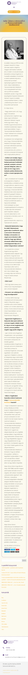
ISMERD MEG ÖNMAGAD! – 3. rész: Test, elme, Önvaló (13, 582)
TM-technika (4, 624)
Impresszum (6, 672)
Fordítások (4, 600)
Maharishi (4, 611)
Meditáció (3, 613)
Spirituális (4, 618)
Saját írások (4, 616)
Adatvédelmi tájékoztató (10, 670)
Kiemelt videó (4, 608)
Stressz (3, 621)
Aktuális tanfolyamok (14, 11)
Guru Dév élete (5, 603)
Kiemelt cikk (4, 605)
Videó (3, 629)
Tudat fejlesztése (5, 626)
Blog (2, 597)
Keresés (24, 560)
